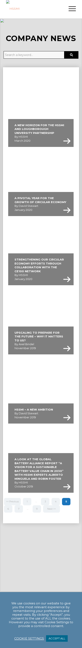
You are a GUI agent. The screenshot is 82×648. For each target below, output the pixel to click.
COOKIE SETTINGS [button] (29, 638)
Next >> (51, 508)
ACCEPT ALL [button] (57, 638)
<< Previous (12, 501)
